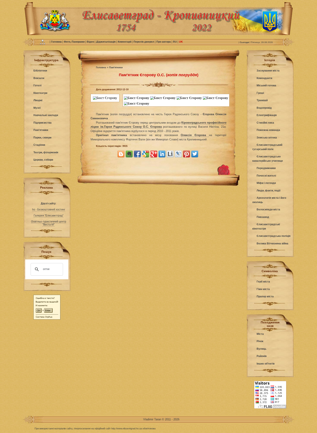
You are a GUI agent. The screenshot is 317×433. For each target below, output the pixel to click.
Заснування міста (268, 70)
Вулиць (261, 348)
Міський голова (266, 85)
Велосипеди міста (268, 209)
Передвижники (266, 168)
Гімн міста (263, 289)
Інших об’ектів (266, 363)
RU (175, 41)
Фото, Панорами (74, 41)
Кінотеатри (40, 93)
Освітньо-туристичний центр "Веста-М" (48, 223)
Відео (91, 41)
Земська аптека (267, 137)
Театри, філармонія (45, 152)
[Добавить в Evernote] (129, 154)
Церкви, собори (43, 159)
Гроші (260, 93)
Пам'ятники (40, 130)
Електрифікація (267, 115)
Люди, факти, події (268, 190)
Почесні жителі (266, 175)
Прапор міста (265, 296)
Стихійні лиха (265, 122)
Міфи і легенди (266, 183)
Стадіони (39, 144)
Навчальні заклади (45, 115)
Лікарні (37, 100)
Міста (260, 333)
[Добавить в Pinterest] (186, 154)
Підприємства (42, 122)
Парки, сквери (42, 137)
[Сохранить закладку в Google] (145, 154)
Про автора (163, 41)
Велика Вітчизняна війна (272, 243)
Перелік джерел (144, 41)
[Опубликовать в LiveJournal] (178, 154)
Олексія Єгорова (195, 135)
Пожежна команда (268, 130)
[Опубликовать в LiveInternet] (170, 154)
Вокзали (38, 78)
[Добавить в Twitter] (194, 154)
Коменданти (264, 78)
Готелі (37, 85)
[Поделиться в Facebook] (137, 154)
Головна (56, 41)
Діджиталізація (106, 41)
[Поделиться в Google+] (153, 154)
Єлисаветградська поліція (273, 235)
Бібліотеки (40, 70)
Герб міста (263, 281)
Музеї (37, 107)
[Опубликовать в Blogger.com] (121, 154)
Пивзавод (263, 217)
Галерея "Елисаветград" (48, 215)
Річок (260, 341)
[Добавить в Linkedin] (161, 154)
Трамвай (262, 100)
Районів (262, 356)
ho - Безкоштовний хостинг (48, 209)
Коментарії (125, 41)
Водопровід (264, 107)
